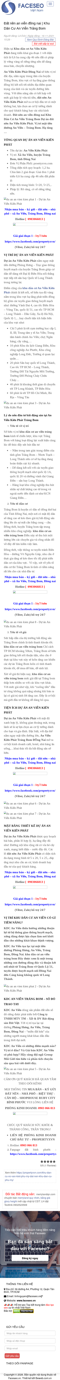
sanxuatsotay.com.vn (15, 1320)
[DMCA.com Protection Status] (23, 1310)
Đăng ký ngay (30, 1258)
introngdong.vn (12, 1316)
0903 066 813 (46, 1108)
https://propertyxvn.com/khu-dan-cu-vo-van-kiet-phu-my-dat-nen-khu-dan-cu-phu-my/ (28, 1176)
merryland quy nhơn (28, 1197)
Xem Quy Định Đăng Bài (40, 39)
